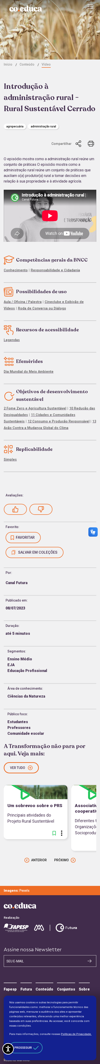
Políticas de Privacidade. (76, 1034)
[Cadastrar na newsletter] (89, 960)
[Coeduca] (25, 9)
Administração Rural (43, 126)
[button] (15, 509)
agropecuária (14, 126)
